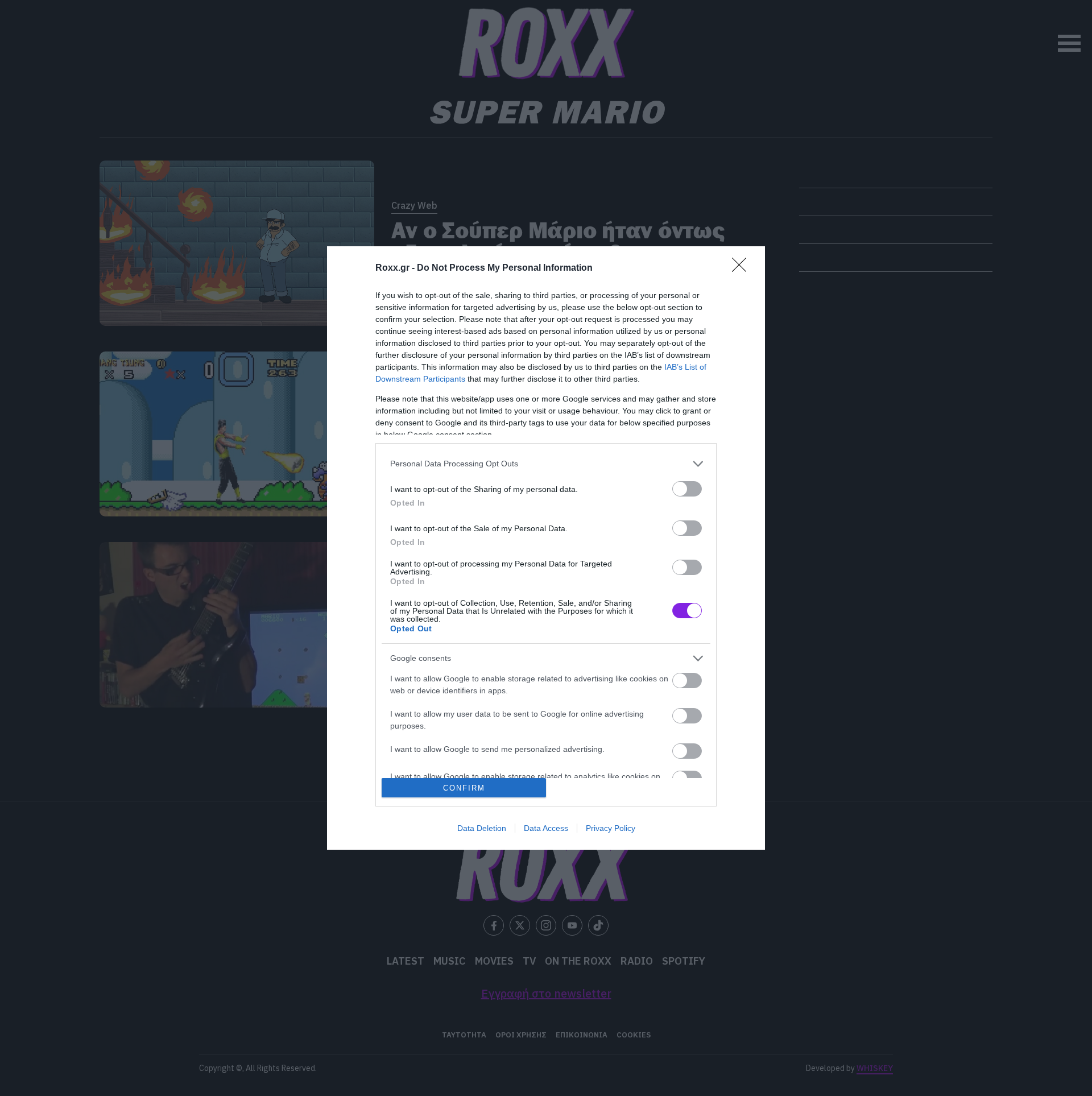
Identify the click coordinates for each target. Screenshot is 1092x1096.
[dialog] (546, 548)
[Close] (743, 268)
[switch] (687, 489)
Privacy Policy (610, 828)
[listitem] (546, 464)
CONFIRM (464, 788)
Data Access (546, 828)
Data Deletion (481, 828)
